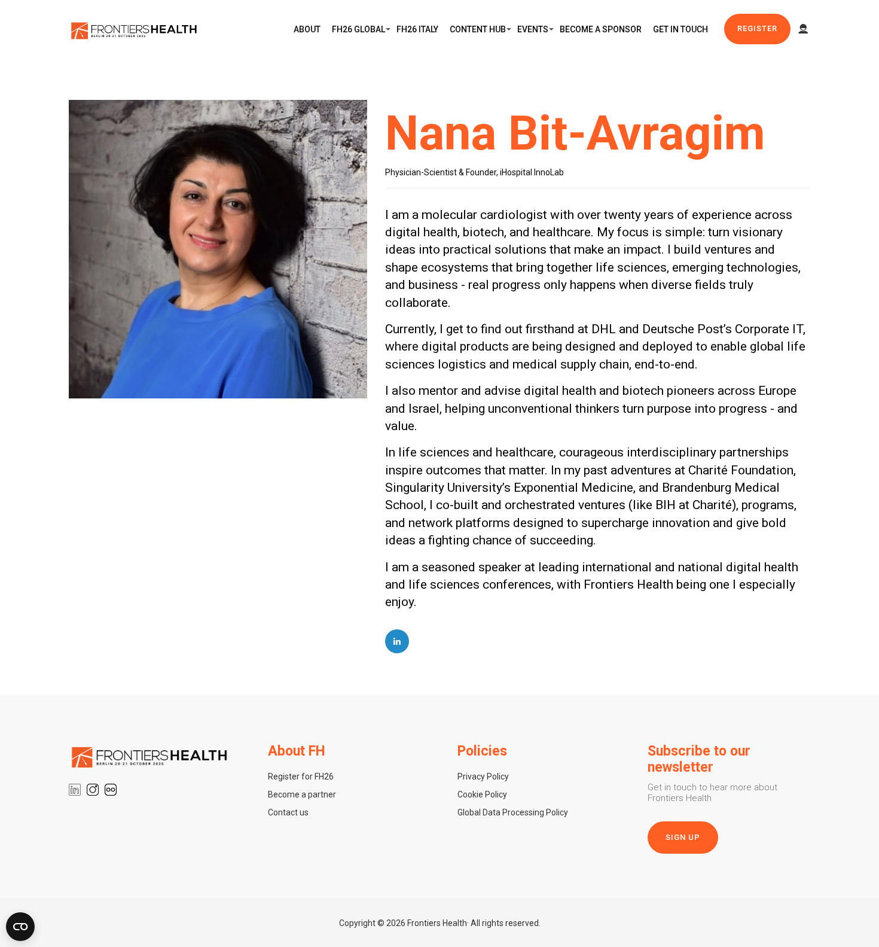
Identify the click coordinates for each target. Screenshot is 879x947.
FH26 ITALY (417, 29)
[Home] (134, 29)
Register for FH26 (301, 776)
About (307, 29)
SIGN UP (683, 837)
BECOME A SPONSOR (601, 29)
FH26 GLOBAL (358, 29)
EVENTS (532, 29)
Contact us (288, 812)
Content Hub (478, 29)
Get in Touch (680, 29)
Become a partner (302, 794)
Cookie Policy (482, 794)
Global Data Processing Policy (512, 812)
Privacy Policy (483, 776)
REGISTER (757, 28)
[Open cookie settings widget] (20, 926)
